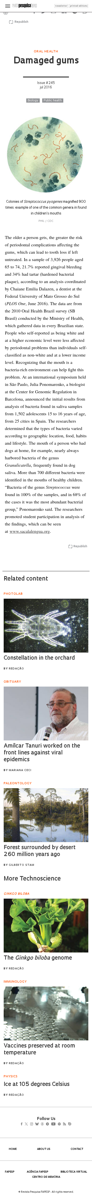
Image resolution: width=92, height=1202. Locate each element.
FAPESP (9, 1172)
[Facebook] (23, 1124)
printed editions (78, 6)
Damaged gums (46, 61)
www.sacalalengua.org (30, 531)
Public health (53, 100)
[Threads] (49, 1124)
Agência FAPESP (37, 1172)
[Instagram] (35, 1124)
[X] (28, 1124)
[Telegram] (56, 1124)
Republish (21, 22)
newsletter (61, 6)
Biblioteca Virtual (74, 1172)
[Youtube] (64, 1124)
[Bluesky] (42, 1124)
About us (43, 1149)
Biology (33, 100)
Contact (77, 1149)
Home (13, 1149)
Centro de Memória (46, 1177)
